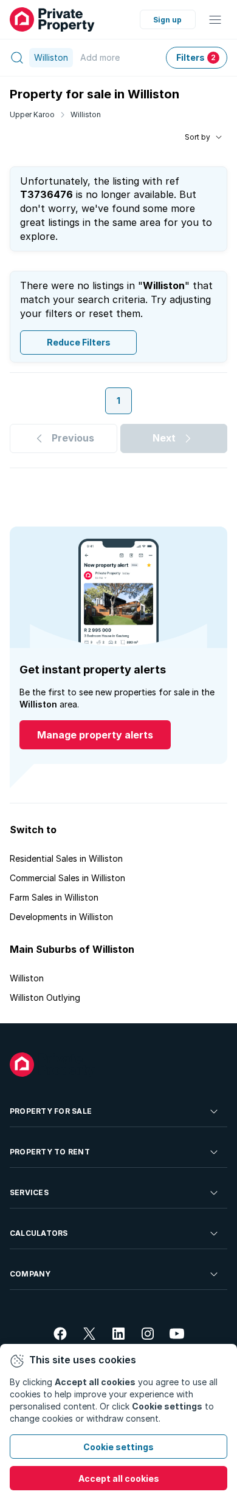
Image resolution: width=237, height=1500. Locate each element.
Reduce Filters (79, 342)
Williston (85, 114)
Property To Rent (50, 1151)
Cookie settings (118, 1447)
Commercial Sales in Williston (67, 878)
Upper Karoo (32, 114)
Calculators (39, 1233)
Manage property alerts (95, 735)
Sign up (167, 19)
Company (30, 1273)
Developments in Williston (61, 917)
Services (29, 1192)
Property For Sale (51, 1111)
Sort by (197, 136)
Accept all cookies (118, 1478)
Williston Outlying (45, 997)
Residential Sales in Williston (66, 858)
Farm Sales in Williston (54, 897)
